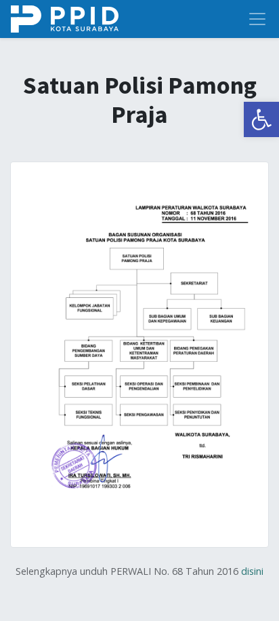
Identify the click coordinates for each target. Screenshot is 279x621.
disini (252, 571)
